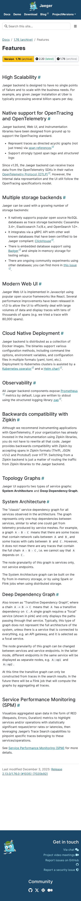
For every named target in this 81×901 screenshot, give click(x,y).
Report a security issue (59, 870)
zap (56, 400)
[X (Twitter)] (37, 890)
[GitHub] (30, 890)
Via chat (68, 849)
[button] (55, 14)
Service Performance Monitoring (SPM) (36, 748)
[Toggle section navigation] (75, 26)
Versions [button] (68, 14)
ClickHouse (43, 241)
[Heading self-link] (38, 77)
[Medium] (50, 890)
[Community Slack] (43, 890)
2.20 (46, 58)
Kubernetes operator (16, 368)
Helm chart (52, 368)
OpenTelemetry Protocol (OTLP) (25, 174)
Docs (6, 39)
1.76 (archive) (23, 39)
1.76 (68, 58)
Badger (13, 251)
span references (40, 148)
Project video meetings (59, 855)
